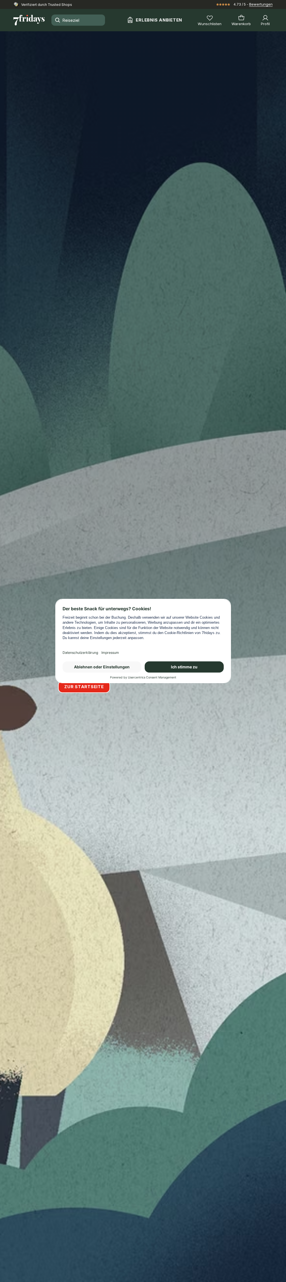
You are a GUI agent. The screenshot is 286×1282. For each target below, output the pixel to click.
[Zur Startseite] (29, 20)
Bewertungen (261, 4)
